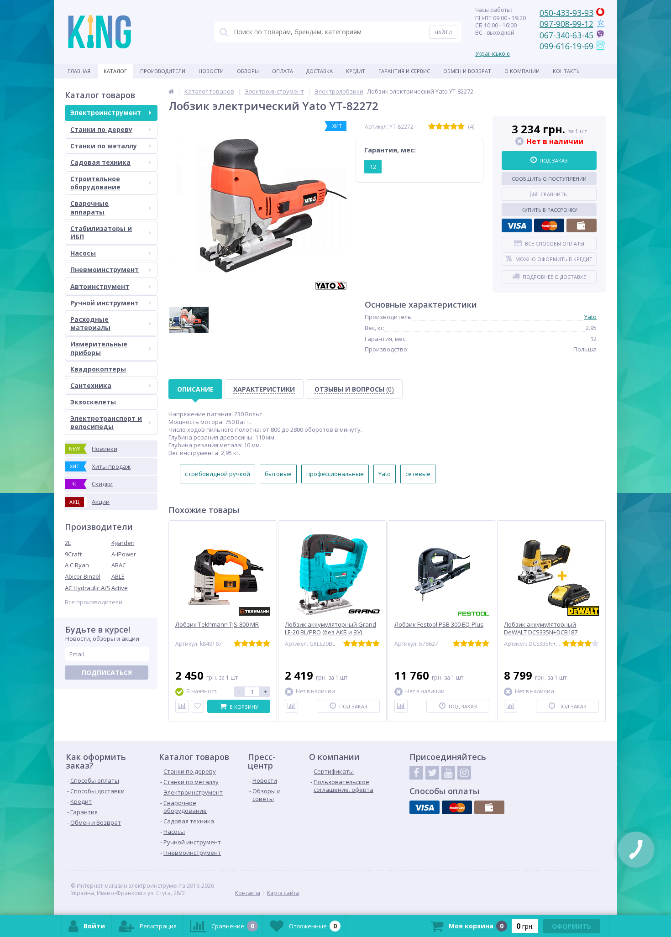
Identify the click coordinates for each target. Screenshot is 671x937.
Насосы (83, 253)
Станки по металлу (103, 145)
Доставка (319, 71)
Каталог (115, 71)
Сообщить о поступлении (549, 178)
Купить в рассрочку (549, 209)
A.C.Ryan (77, 565)
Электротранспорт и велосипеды (106, 422)
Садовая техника (100, 162)
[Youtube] (448, 773)
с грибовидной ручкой (217, 474)
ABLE (118, 576)
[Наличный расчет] (581, 225)
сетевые (417, 474)
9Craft (73, 554)
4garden (123, 543)
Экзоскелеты (93, 402)
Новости (211, 71)
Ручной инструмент (104, 302)
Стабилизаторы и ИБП (101, 232)
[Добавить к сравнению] (182, 706)
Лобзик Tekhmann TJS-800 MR (217, 624)
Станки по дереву (101, 129)
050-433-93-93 (566, 12)
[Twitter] (432, 773)
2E (68, 543)
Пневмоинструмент (104, 269)
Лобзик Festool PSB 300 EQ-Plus (438, 624)
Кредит (355, 71)
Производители (162, 71)
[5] (461, 126)
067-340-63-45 (566, 35)
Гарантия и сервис (404, 71)
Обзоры (248, 71)
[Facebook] (416, 773)
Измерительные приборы (98, 348)
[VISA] (517, 225)
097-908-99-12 (566, 23)
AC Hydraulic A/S (87, 588)
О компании (522, 71)
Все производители (93, 602)
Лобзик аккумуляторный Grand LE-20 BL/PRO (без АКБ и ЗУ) (330, 628)
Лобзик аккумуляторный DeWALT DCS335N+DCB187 (540, 628)
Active (119, 588)
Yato (590, 317)
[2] (439, 126)
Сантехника (90, 385)
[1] (431, 126)
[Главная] (171, 91)
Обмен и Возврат (467, 71)
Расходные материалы (90, 323)
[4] (453, 126)
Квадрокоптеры (98, 369)
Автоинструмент (99, 286)
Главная (79, 71)
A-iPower (123, 554)
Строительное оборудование (95, 182)
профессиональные (335, 474)
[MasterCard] (549, 225)
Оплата (282, 71)
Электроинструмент (105, 112)
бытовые (278, 474)
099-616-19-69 (566, 46)
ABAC (118, 565)
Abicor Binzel (82, 576)
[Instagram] (464, 773)
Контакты (567, 71)
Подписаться (107, 672)
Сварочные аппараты (89, 207)
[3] (446, 126)
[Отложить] (197, 706)
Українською (492, 54)
